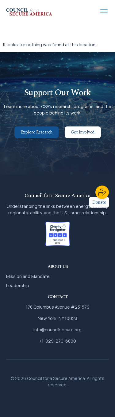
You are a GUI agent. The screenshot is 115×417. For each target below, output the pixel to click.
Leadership (17, 285)
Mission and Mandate (28, 276)
